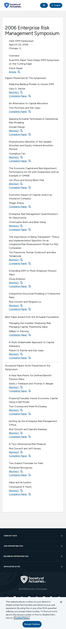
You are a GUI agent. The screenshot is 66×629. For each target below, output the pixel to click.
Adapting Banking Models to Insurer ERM (31, 84)
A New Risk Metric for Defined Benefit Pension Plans (30, 377)
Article (13, 71)
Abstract (14, 92)
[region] (33, 613)
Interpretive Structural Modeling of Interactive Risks (34, 295)
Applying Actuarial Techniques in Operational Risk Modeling (33, 120)
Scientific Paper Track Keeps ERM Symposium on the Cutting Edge (34, 62)
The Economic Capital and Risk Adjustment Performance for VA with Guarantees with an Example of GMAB (34, 172)
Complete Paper (18, 96)
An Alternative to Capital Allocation (28, 103)
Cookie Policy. (21, 618)
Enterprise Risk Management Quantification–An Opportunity (33, 216)
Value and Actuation (20, 482)
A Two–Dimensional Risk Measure (27, 444)
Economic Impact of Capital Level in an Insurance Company (30, 196)
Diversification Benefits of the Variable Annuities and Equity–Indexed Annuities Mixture (31, 145)
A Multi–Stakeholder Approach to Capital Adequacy (31, 344)
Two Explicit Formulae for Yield (26, 463)
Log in (57, 5)
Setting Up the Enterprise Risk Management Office (33, 423)
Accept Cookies (32, 624)
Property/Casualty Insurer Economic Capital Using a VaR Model (33, 400)
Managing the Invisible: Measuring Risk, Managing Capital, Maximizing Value (30, 325)
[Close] (61, 602)
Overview (14, 55)
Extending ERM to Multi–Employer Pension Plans (32, 272)
